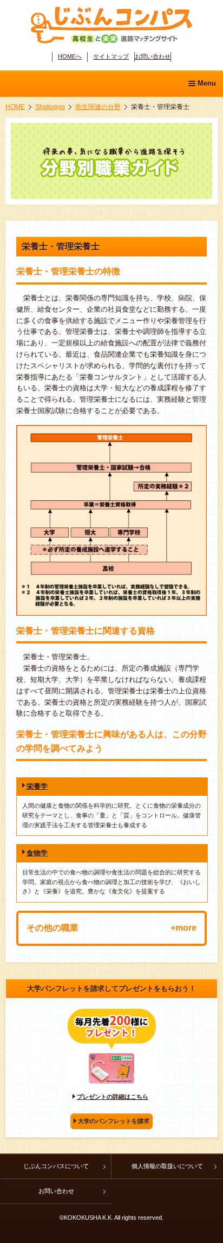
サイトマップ (111, 56)
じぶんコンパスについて (56, 1166)
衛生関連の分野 (98, 107)
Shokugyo (50, 107)
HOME (15, 107)
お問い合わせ (152, 56)
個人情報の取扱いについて (167, 1166)
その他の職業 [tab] (52, 927)
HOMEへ (70, 56)
